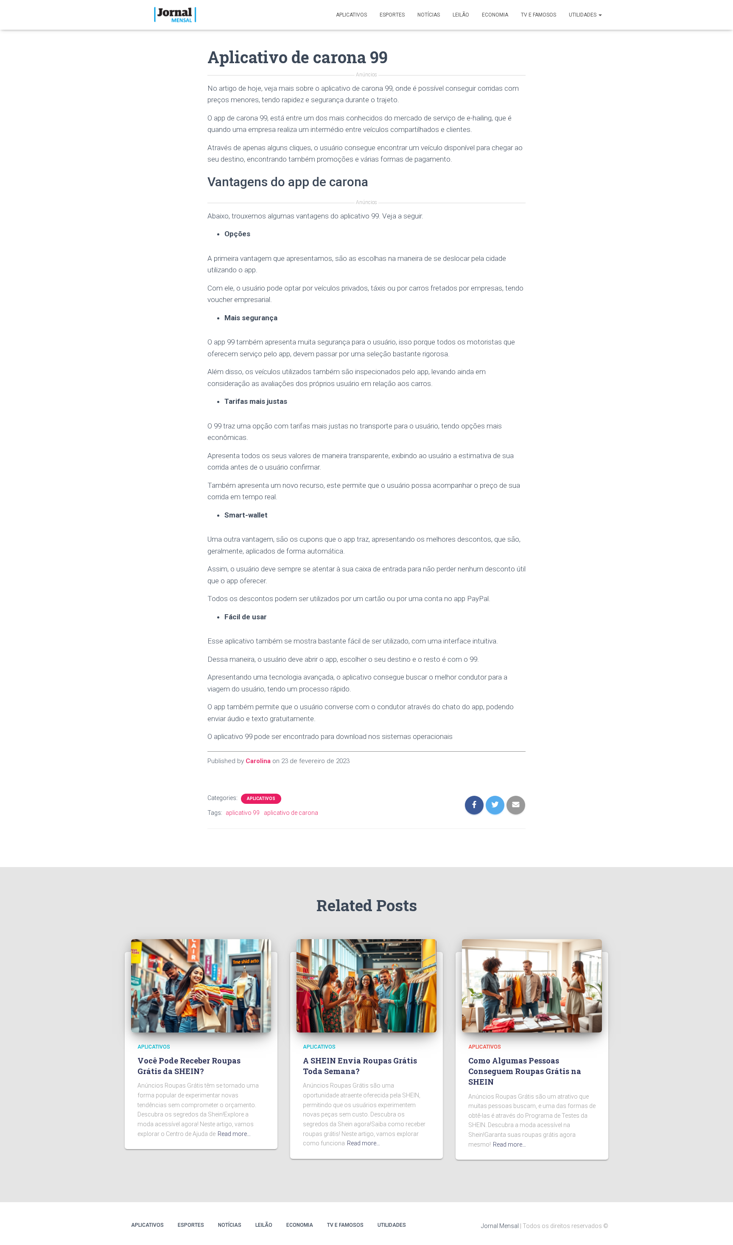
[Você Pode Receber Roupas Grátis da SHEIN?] (201, 985)
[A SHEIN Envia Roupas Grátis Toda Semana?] (366, 985)
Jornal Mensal (500, 1226)
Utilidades (583, 15)
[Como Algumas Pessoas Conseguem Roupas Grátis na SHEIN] (532, 985)
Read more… (234, 1133)
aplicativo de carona (291, 812)
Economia (495, 15)
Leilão (461, 15)
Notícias (428, 15)
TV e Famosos (538, 15)
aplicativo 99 (243, 812)
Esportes (392, 15)
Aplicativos (351, 15)
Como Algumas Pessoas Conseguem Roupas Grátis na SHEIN (524, 1071)
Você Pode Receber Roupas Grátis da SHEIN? (189, 1065)
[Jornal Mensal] (174, 15)
